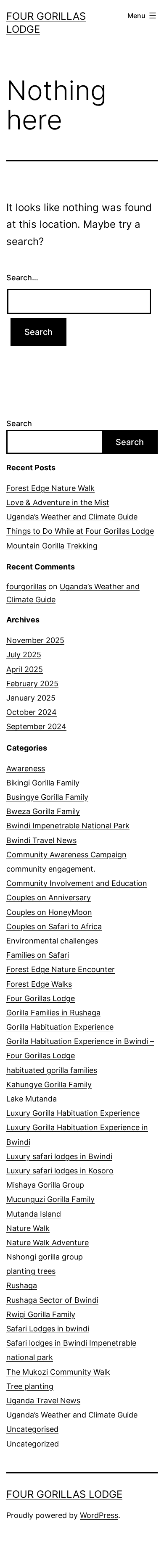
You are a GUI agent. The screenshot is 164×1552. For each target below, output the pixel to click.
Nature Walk (28, 1228)
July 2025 (23, 654)
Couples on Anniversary (48, 897)
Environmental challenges (52, 940)
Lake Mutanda (31, 1098)
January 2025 (31, 697)
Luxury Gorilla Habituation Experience (73, 1113)
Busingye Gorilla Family (47, 797)
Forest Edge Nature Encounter (60, 969)
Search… (22, 277)
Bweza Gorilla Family (43, 811)
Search (19, 423)
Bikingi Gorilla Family (42, 782)
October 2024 (31, 712)
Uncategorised (32, 1429)
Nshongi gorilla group (44, 1256)
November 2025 (35, 640)
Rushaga (21, 1285)
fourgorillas (26, 586)
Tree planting (29, 1386)
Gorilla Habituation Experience (60, 1026)
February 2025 (32, 683)
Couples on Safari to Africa (54, 926)
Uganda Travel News (43, 1400)
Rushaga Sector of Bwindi (52, 1300)
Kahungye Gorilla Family (49, 1084)
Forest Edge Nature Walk (50, 488)
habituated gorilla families (51, 1070)
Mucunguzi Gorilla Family (50, 1199)
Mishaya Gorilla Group (45, 1184)
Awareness (25, 768)
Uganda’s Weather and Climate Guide (72, 516)
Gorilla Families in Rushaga (53, 1012)
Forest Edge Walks (39, 984)
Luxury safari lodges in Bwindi (59, 1156)
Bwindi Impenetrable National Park (68, 825)
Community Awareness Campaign (66, 854)
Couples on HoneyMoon (49, 912)
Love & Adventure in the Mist (57, 502)
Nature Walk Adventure (47, 1242)
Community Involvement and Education (76, 883)
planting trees (31, 1271)
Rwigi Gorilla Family (40, 1314)
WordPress (99, 1515)
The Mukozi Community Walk (58, 1372)
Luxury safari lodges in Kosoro (60, 1170)
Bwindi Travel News (41, 840)
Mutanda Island (33, 1213)
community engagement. (50, 868)
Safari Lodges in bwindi (47, 1328)
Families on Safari (37, 955)
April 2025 (24, 669)
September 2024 (36, 726)
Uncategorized (32, 1443)
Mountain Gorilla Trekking (52, 545)
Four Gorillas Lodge (40, 998)
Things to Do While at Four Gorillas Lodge (80, 531)
